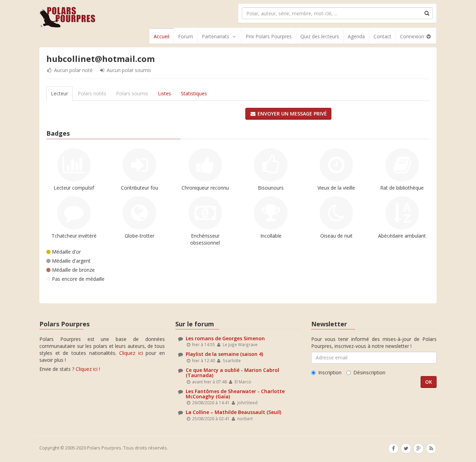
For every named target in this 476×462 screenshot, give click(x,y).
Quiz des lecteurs (319, 36)
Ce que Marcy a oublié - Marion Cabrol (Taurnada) (232, 373)
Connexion (412, 36)
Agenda (356, 36)
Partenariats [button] (215, 36)
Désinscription (369, 372)
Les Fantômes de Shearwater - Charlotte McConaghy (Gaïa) (235, 394)
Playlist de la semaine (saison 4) (224, 354)
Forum (185, 36)
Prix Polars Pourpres (269, 36)
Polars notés (92, 93)
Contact (382, 36)
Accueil (161, 36)
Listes (164, 93)
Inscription (329, 372)
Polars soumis (132, 93)
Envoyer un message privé (291, 113)
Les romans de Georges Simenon (225, 338)
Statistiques (194, 93)
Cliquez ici (131, 353)
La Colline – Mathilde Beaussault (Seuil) (233, 412)
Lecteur (59, 93)
